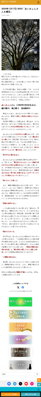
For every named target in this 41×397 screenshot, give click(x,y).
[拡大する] (37, 22)
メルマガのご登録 (10, 394)
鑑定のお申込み (29, 394)
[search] (37, 374)
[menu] (38, 2)
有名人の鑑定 (6, 15)
